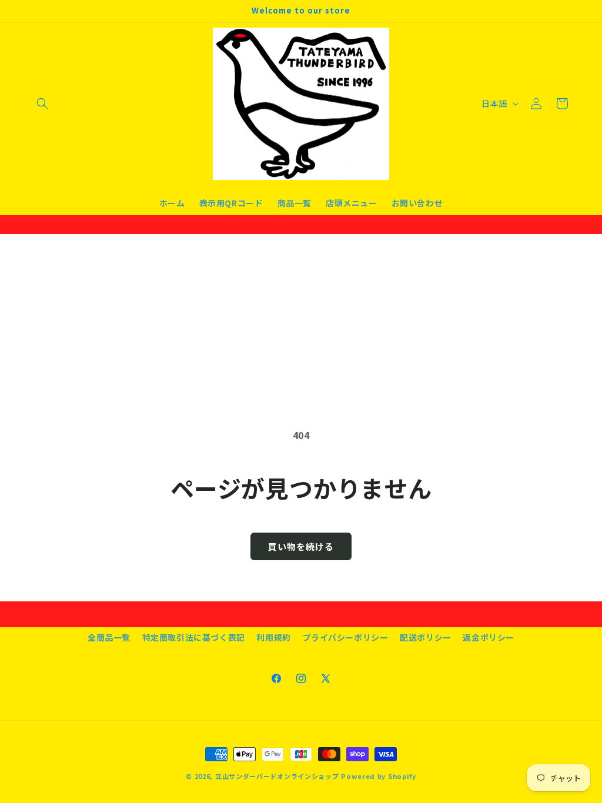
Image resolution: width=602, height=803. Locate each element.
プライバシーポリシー (346, 637)
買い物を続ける (301, 546)
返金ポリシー (488, 637)
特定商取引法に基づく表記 (193, 637)
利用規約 (273, 637)
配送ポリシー (426, 637)
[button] (42, 103)
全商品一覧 (109, 637)
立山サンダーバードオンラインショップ (277, 776)
